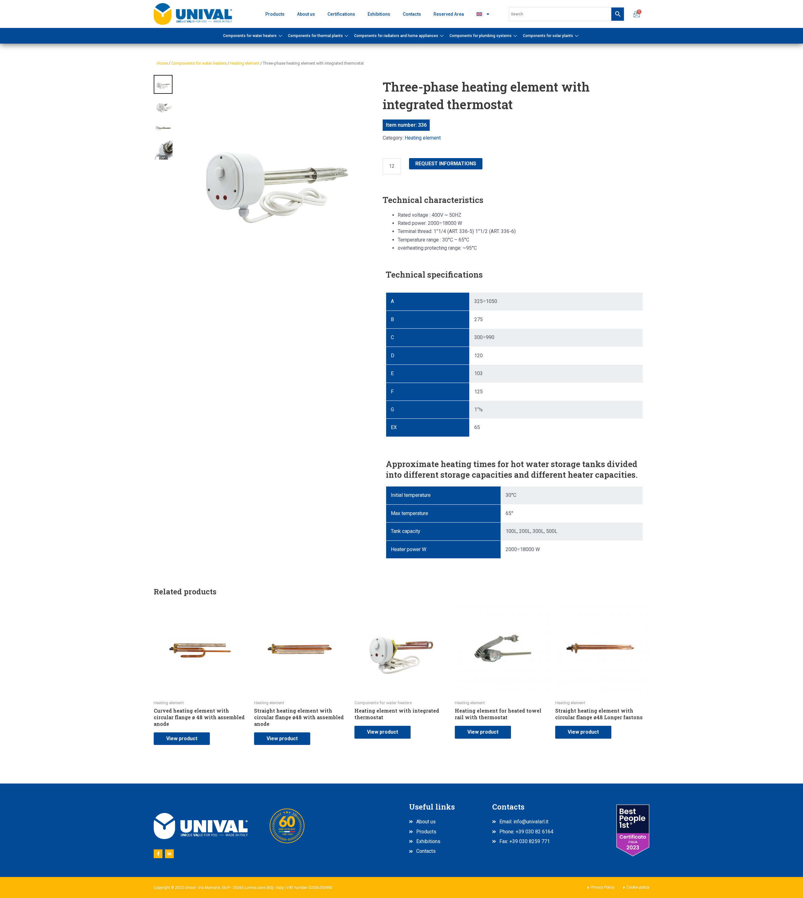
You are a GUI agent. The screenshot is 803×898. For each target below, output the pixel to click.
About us (306, 14)
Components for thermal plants (315, 36)
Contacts (412, 14)
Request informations (445, 164)
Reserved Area (448, 14)
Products (275, 14)
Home (162, 63)
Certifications (341, 14)
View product (181, 738)
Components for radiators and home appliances (396, 36)
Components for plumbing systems (480, 36)
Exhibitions (379, 14)
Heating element (244, 63)
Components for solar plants (548, 36)
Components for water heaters (250, 36)
